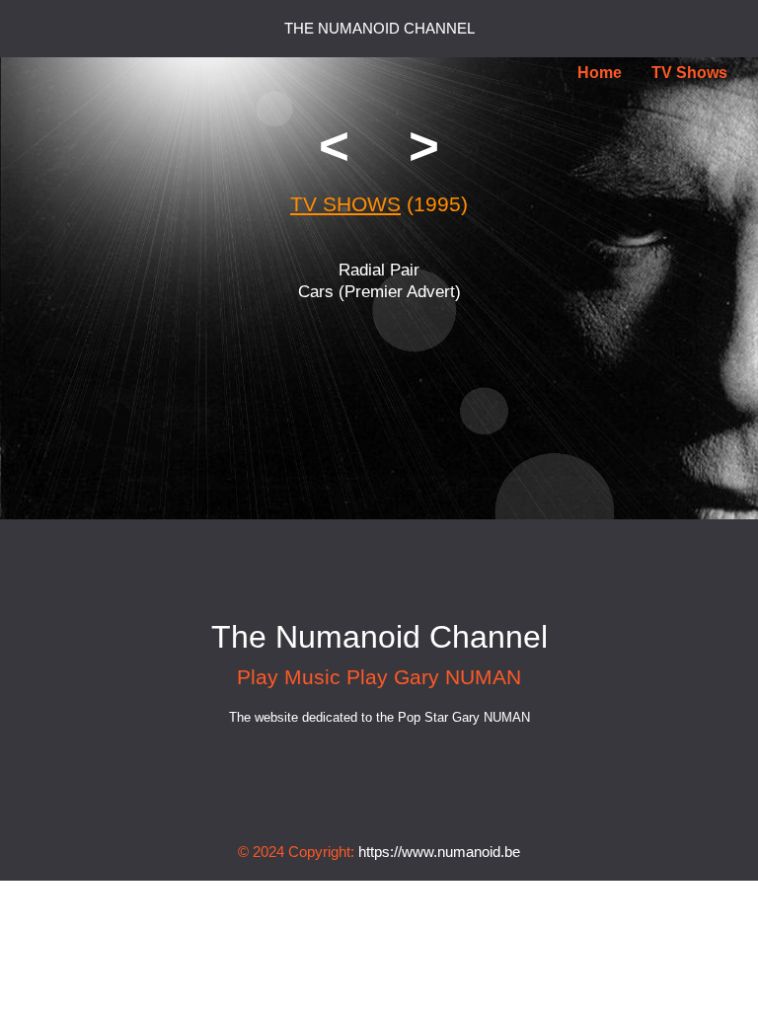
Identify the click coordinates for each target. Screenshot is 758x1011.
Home (599, 72)
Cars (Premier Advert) (379, 291)
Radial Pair (379, 270)
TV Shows (689, 72)
